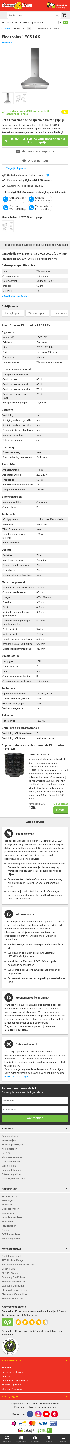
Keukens (7, 1128)
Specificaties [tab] (32, 244)
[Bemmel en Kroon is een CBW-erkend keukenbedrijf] (44, 1429)
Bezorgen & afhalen (12, 1372)
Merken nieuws (11, 1248)
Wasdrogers (8, 1200)
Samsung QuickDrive (13, 1285)
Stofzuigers (8, 1204)
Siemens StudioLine (12, 1298)
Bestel (60, 810)
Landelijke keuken (11, 1161)
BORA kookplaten (11, 1234)
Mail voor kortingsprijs (37, 151)
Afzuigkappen (13, 313)
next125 (6, 1153)
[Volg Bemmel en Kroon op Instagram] (38, 1414)
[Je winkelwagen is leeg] (64, 15)
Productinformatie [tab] (12, 244)
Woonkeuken (9, 1165)
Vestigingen (10, 1396)
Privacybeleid (21, 1407)
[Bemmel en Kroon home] (17, 5)
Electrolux (7, 42)
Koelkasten (8, 1221)
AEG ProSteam (10, 1273)
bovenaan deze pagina (16, 1076)
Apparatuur (9, 1188)
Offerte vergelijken (11, 1174)
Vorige (7, 28)
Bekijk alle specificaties (16, 296)
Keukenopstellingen (12, 1144)
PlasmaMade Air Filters (14, 1290)
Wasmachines (9, 1196)
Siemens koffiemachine (14, 1294)
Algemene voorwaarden (43, 1407)
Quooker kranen (10, 1208)
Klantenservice (11, 1360)
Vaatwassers (8, 1213)
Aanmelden (35, 1118)
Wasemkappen (37, 313)
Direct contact (38, 160)
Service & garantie (11, 1384)
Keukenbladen (9, 1148)
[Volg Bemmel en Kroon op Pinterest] (54, 1414)
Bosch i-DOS (8, 1268)
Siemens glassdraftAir (13, 1281)
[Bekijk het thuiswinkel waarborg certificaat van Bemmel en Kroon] (57, 5)
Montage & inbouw (12, 1389)
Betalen (6, 1376)
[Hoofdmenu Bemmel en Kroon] (3, 15)
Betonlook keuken (11, 1170)
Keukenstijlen (9, 1140)
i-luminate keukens (12, 1157)
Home (17, 28)
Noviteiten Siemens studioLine (18, 1264)
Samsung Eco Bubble (13, 1277)
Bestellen (7, 1367)
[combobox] (34, 15)
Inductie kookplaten (12, 1217)
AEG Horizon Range (12, 1260)
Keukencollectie (10, 1136)
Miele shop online (11, 1238)
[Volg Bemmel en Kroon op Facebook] (30, 1414)
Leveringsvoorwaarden (14, 1178)
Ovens (5, 1230)
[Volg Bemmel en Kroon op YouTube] (46, 1414)
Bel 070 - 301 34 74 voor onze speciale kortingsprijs (37, 140)
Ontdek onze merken (13, 1256)
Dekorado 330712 (39, 754)
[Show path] (29, 28)
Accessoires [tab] (48, 244)
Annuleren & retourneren (15, 1380)
